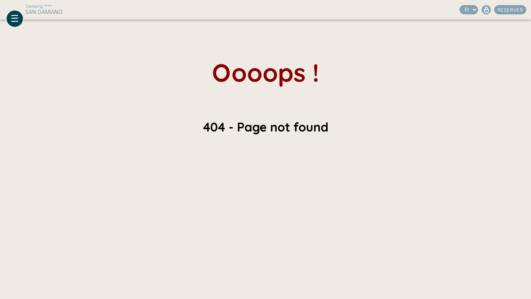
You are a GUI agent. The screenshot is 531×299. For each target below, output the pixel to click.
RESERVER (510, 10)
